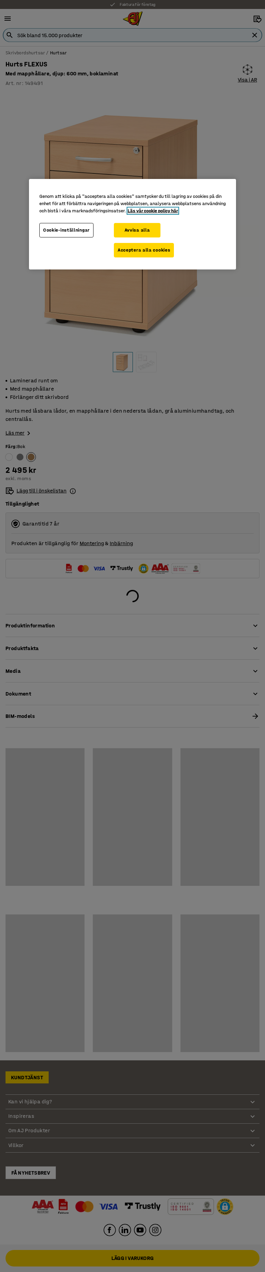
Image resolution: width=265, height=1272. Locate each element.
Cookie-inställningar (66, 230)
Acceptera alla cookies (144, 250)
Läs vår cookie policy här (153, 211)
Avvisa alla (137, 230)
